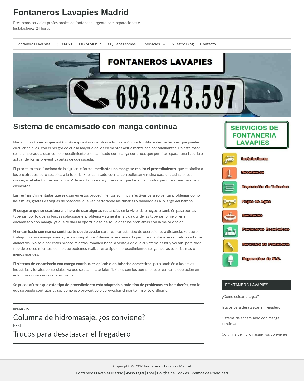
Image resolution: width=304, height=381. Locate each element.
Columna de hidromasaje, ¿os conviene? (254, 334)
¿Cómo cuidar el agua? (240, 297)
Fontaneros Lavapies (33, 44)
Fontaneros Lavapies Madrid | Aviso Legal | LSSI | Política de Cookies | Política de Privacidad (152, 373)
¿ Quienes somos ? (123, 44)
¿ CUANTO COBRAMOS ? (79, 44)
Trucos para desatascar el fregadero (251, 307)
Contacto (208, 44)
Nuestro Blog (183, 44)
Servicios (152, 44)
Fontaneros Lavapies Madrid (71, 12)
